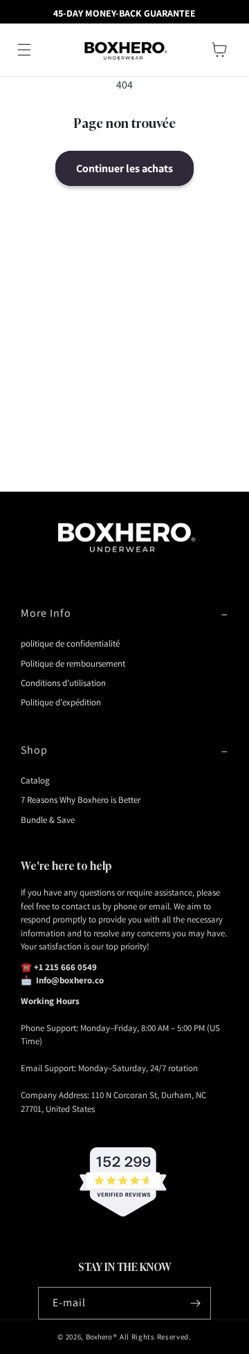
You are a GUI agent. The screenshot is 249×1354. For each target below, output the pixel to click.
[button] (24, 50)
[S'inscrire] (195, 1303)
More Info (46, 613)
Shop (34, 750)
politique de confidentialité (70, 643)
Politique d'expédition (61, 702)
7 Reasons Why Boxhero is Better (80, 800)
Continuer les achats (124, 168)
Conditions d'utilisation (63, 683)
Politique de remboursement (73, 663)
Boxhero (99, 1337)
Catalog (35, 780)
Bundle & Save (48, 820)
